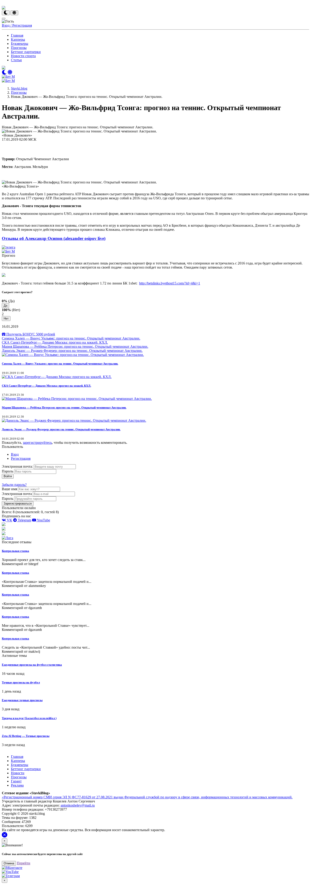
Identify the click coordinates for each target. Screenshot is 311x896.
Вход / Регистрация (17, 25)
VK (9, 520)
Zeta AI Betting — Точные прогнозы (25, 736)
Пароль (7, 471)
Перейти (23, 863)
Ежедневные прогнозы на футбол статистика (32, 664)
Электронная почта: (18, 466)
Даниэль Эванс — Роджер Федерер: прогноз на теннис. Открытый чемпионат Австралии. (72, 351)
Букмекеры (19, 44)
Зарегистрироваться (18, 503)
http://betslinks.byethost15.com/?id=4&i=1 (169, 283)
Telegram (24, 520)
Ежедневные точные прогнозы (22, 700)
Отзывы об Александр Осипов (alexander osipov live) (53, 238)
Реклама (17, 785)
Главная (17, 35)
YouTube (43, 520)
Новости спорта (23, 56)
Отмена (9, 863)
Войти (8, 476)
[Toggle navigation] (3, 18)
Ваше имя (9, 489)
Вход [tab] (15, 454)
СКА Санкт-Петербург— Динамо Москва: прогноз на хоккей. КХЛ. (55, 342)
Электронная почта (17, 494)
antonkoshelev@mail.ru (78, 805)
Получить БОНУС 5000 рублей (30, 334)
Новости (17, 773)
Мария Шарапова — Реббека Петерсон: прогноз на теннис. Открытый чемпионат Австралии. (75, 346)
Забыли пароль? (14, 485)
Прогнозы (19, 48)
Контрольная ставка (15, 551)
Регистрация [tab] (21, 458)
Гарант (16, 781)
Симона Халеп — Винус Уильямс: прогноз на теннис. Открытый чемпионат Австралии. (71, 338)
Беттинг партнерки (26, 52)
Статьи (16, 60)
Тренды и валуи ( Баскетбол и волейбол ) (29, 718)
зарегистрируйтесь (37, 442)
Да (5, 305)
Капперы (18, 39)
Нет (6, 318)
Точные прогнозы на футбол (21, 682)
